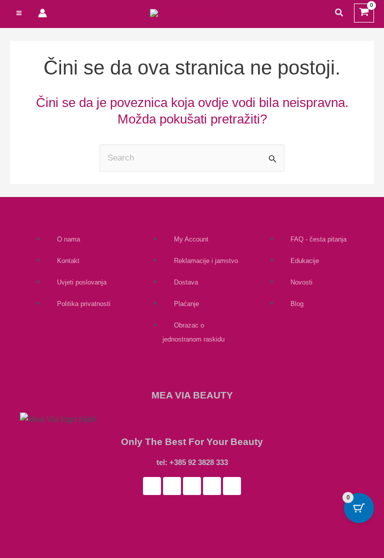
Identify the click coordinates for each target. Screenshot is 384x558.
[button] (339, 13)
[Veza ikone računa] (42, 13)
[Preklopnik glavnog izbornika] (19, 13)
